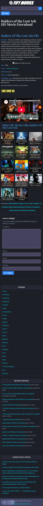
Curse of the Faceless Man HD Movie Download (18, 393)
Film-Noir (5, 325)
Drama (4, 315)
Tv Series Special (8, 366)
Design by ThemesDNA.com (21, 504)
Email (5, 258)
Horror (4, 332)
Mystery (5, 342)
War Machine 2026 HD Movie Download (15, 385)
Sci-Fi (4, 353)
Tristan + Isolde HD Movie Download (14, 435)
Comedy (5, 305)
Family (4, 318)
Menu (7, 13)
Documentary (6, 312)
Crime (4, 308)
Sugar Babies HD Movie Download (13, 423)
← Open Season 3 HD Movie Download (21, 210)
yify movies (36, 203)
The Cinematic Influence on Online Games (16, 487)
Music (4, 335)
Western (5, 373)
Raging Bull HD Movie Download (13, 439)
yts (41, 203)
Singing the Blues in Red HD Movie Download (17, 399)
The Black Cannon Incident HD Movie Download (18, 408)
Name (5, 251)
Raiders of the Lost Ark (25, 203)
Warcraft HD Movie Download (12, 446)
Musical (5, 339)
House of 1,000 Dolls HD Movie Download (16, 388)
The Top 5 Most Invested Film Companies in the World (20, 467)
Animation (5, 298)
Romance (5, 349)
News (4, 346)
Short (4, 356)
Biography (5, 301)
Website (5, 265)
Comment (6, 227)
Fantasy (5, 322)
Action (8, 68)
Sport (4, 360)
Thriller (5, 363)
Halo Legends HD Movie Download (14, 442)
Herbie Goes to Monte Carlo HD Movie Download (18, 426)
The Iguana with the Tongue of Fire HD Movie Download (21, 414)
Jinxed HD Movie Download (11, 405)
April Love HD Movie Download (12, 432)
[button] (8, 502)
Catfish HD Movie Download (11, 419)
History (5, 329)
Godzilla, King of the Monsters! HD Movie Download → (21, 207)
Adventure (14, 68)
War (3, 370)
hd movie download (12, 203)
